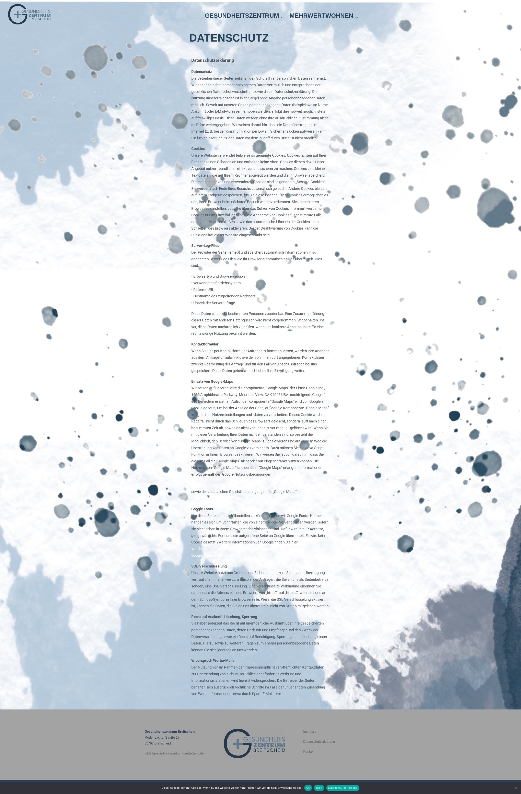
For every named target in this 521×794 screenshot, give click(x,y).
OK (308, 787)
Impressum (311, 731)
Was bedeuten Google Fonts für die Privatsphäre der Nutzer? (240, 549)
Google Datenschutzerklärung (215, 555)
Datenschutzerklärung (319, 741)
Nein (319, 787)
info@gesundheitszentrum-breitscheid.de (174, 753)
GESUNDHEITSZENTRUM (242, 15)
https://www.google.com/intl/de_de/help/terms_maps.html (239, 498)
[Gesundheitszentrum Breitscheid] (29, 15)
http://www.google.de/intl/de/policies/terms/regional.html (238, 485)
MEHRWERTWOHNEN (321, 15)
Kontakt (308, 751)
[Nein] (516, 788)
